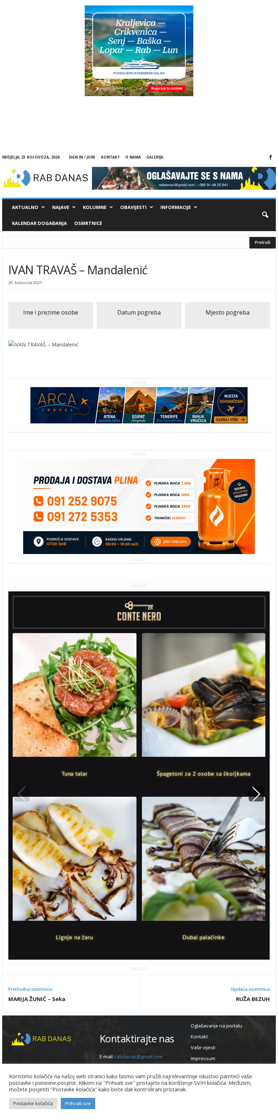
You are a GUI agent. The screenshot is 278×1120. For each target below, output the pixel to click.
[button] (265, 215)
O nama (133, 157)
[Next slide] (256, 793)
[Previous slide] (21, 793)
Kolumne (94, 207)
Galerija (154, 157)
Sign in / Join (82, 157)
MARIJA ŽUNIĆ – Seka (36, 998)
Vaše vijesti (203, 1047)
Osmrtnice (88, 223)
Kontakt (110, 157)
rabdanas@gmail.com (139, 1056)
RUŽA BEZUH (253, 998)
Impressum (203, 1058)
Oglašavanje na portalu (216, 1025)
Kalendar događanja (39, 223)
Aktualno (25, 207)
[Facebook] (270, 157)
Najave (60, 207)
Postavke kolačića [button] (33, 1103)
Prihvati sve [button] (78, 1103)
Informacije (175, 207)
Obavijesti (133, 207)
